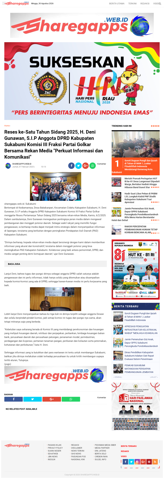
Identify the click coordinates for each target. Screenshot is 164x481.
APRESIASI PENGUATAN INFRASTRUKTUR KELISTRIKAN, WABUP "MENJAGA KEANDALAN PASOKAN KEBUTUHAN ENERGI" (141, 329)
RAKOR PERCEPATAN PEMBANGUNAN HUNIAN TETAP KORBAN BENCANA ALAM (141, 229)
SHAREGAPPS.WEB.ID (89, 475)
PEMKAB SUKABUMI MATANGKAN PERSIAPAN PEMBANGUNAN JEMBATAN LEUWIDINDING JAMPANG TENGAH (139, 368)
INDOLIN (51, 459)
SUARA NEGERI (54, 451)
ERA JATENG (100, 451)
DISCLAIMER (76, 448)
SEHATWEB (53, 454)
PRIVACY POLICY (55, 448)
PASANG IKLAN (54, 445)
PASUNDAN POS (78, 456)
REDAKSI (144, 3)
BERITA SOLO (100, 454)
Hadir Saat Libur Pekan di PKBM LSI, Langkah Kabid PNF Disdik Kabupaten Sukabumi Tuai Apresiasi (141, 198)
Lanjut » (154, 377)
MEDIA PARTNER (102, 448)
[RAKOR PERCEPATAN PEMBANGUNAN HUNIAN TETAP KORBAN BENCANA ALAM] (116, 229)
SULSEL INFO (100, 459)
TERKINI (132, 3)
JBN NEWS (52, 456)
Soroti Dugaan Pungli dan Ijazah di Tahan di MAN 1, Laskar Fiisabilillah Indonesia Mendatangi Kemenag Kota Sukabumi (140, 316)
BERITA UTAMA (116, 3)
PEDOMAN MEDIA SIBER (105, 445)
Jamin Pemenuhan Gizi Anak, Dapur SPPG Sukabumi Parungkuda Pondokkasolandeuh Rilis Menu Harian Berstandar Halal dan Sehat (135, 214)
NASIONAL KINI (78, 459)
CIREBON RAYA (101, 456)
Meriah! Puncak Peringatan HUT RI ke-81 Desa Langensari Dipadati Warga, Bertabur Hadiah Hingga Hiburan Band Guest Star (142, 183)
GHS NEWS (76, 454)
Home (7, 126)
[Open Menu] (4, 3)
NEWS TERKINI (77, 451)
